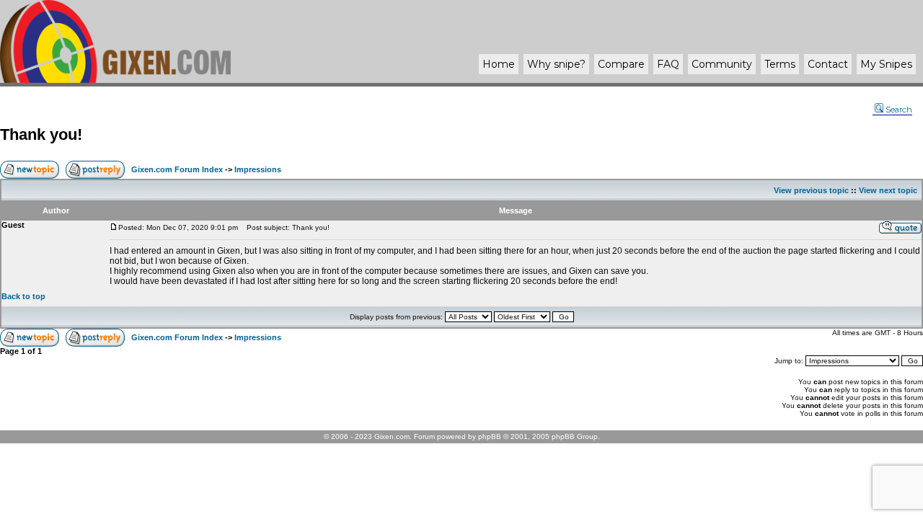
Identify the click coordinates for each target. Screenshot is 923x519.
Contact (828, 64)
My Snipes (886, 64)
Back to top (23, 296)
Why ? (556, 64)
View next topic (888, 190)
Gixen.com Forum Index (177, 169)
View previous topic (811, 190)
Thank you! (41, 134)
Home (498, 64)
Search (899, 110)
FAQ (668, 64)
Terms (779, 64)
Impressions (257, 169)
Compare (621, 64)
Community (722, 64)
